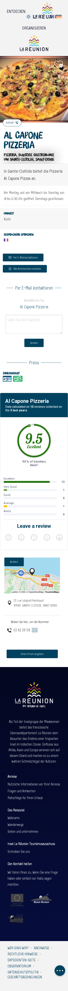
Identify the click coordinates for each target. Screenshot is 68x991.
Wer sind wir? (18, 948)
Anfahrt (14, 562)
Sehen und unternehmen (23, 831)
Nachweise (41, 948)
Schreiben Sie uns (19, 851)
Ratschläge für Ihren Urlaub (25, 798)
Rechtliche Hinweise (23, 954)
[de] (59, 16)
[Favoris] (43, 16)
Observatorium (19, 966)
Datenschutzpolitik (23, 972)
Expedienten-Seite (22, 960)
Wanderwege (16, 824)
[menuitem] (16, 10)
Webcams (13, 818)
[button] (51, 16)
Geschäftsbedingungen (25, 977)
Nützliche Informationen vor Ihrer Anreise (34, 784)
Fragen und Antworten (22, 791)
